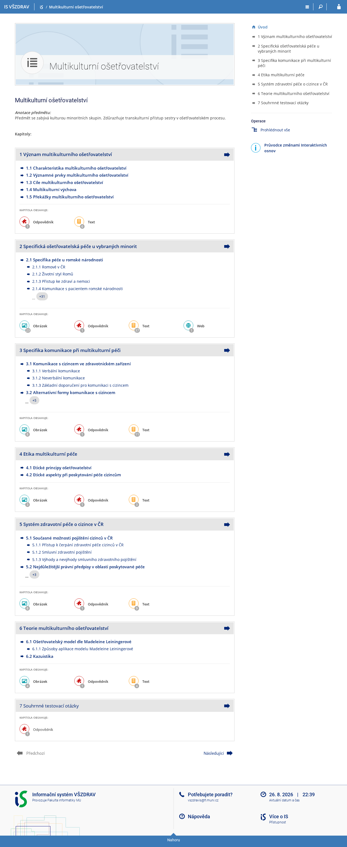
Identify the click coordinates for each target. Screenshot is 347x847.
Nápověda (199, 816)
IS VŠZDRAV (16, 7)
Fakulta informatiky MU (64, 800)
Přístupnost (277, 822)
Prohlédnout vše (275, 129)
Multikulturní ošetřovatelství (76, 6)
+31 (42, 297)
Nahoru (173, 840)
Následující (214, 753)
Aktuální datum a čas (284, 800)
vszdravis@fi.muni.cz (203, 800)
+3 (34, 575)
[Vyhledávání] (320, 6)
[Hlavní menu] (307, 6)
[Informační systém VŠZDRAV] (41, 6)
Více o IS (278, 816)
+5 (34, 400)
